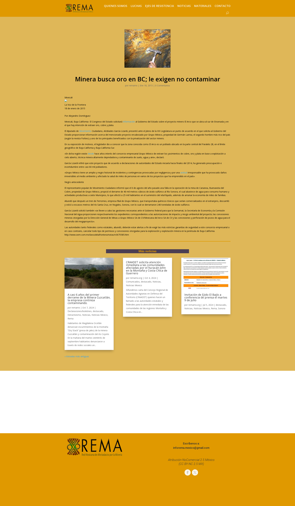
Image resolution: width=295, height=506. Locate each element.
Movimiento (85, 131)
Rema (70, 318)
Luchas (136, 6)
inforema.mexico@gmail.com (191, 447)
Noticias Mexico (100, 314)
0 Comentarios (162, 85)
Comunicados (133, 281)
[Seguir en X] (195, 472)
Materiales (202, 6)
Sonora (221, 308)
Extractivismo (74, 314)
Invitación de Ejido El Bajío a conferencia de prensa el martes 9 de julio (205, 297)
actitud (183, 172)
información (129, 121)
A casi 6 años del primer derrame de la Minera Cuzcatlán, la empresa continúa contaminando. (89, 299)
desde (91, 153)
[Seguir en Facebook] (188, 472)
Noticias (184, 6)
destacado (98, 311)
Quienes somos (115, 6)
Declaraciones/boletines (80, 311)
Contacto (222, 6)
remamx (133, 85)
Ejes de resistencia (159, 6)
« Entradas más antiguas (77, 356)
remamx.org (136, 277)
